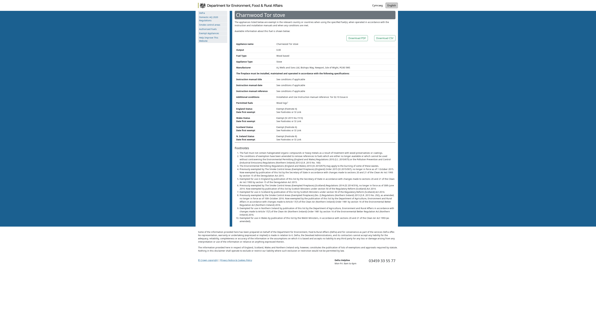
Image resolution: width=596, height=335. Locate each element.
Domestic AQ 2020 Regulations (208, 19)
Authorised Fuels (208, 29)
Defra (202, 12)
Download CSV (384, 38)
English (391, 5)
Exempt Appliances (209, 33)
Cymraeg (377, 5)
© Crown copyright (208, 260)
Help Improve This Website (208, 39)
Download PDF (357, 38)
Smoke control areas (209, 24)
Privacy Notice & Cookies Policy (236, 260)
